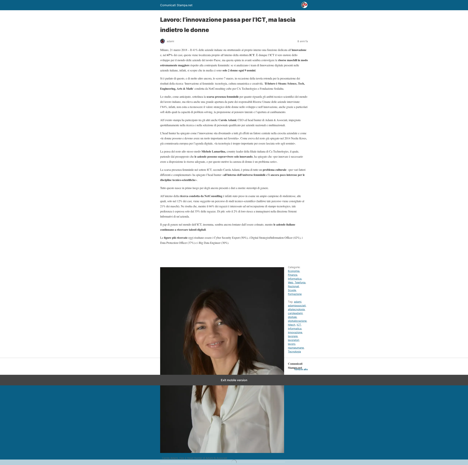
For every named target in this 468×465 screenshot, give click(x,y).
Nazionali (293, 286)
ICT (299, 324)
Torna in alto (301, 369)
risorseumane (296, 347)
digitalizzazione (297, 320)
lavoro (291, 343)
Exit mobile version (234, 380)
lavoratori (293, 340)
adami (297, 301)
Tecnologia (294, 351)
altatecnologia (296, 309)
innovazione (295, 332)
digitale (292, 317)
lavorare (293, 336)
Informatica (294, 328)
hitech (291, 324)
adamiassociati (297, 305)
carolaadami (295, 313)
